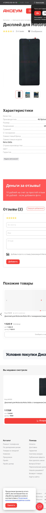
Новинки (6, 454)
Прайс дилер (8, 464)
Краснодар (40, 2)
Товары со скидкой (11, 451)
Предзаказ (7, 457)
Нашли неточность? (11, 159)
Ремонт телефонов (11, 444)
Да (37, 13)
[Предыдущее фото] (6, 300)
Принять (11, 505)
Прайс (5, 460)
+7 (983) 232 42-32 (10, 2)
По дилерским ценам (11, 447)
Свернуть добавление (36, 208)
